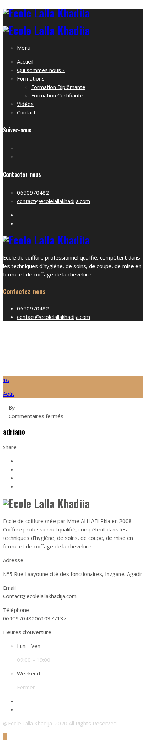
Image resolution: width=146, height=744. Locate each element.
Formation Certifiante (57, 95)
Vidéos (25, 103)
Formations (31, 78)
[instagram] (19, 709)
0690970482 (33, 192)
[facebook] (19, 700)
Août (8, 393)
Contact (26, 112)
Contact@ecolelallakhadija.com (40, 596)
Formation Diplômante (58, 86)
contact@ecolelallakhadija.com (53, 200)
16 (6, 379)
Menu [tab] (23, 47)
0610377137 (51, 618)
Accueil (25, 61)
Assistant (80, 357)
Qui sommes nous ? (41, 69)
